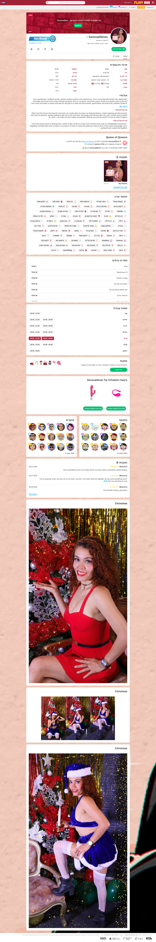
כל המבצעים (123, 7)
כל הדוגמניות (150, 7)
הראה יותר (123, 106)
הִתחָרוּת (115, 7)
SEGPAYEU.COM (108, 935)
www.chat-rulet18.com (131, 935)
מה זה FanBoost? (35, 43)
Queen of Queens (87, 141)
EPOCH (117, 935)
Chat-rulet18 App (102, 7)
